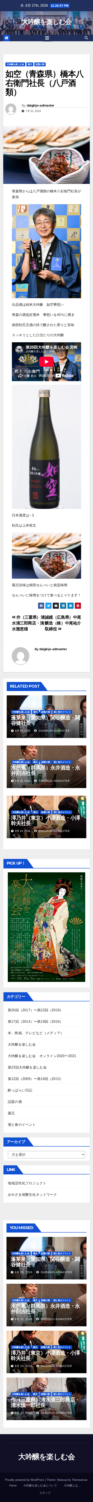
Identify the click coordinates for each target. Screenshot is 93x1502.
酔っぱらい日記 (20, 1090)
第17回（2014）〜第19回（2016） (35, 1021)
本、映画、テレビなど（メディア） (36, 1033)
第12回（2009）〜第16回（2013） (35, 1079)
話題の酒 (40, 64)
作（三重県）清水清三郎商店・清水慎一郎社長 (45, 1402)
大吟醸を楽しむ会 (46, 22)
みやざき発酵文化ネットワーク (32, 1194)
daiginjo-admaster (40, 105)
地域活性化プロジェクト (27, 1183)
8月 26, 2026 (23, 1272)
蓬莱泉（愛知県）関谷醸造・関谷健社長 (45, 720)
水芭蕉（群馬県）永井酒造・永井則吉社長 (45, 770)
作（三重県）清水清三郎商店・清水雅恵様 (28, 623)
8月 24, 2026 (23, 1366)
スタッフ (45, 1492)
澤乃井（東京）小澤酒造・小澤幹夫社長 (45, 820)
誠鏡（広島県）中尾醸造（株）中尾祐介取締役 (63, 623)
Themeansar (79, 1479)
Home (13, 1485)
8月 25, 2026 (23, 1319)
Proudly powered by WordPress (25, 1479)
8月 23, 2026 (23, 1412)
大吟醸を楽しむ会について (40, 1485)
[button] (86, 38)
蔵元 (30, 64)
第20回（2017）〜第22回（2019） (35, 1010)
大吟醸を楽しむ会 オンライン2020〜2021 (42, 1056)
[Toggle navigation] (47, 38)
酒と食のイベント (62, 712)
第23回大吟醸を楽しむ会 (27, 1067)
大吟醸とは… (72, 1485)
